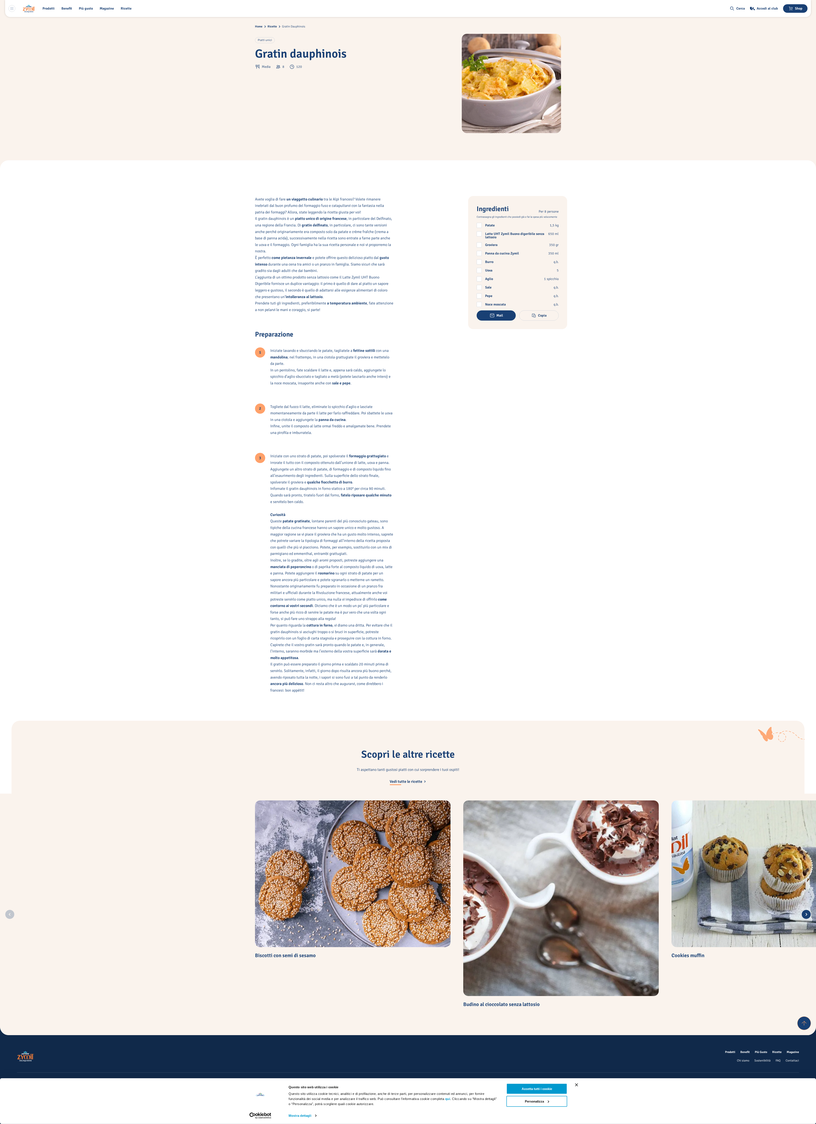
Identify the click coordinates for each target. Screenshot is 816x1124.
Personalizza (534, 1101)
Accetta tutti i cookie (537, 1089)
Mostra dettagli (300, 1115)
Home (258, 26)
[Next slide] (806, 914)
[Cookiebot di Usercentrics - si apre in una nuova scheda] (260, 1116)
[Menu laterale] (11, 8)
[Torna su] (804, 1023)
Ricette (272, 26)
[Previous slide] (9, 914)
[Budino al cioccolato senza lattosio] (561, 898)
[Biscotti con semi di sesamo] (352, 873)
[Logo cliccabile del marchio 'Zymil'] (28, 8)
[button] (49, 8)
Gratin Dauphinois (293, 26)
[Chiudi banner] (576, 1084)
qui (447, 1099)
